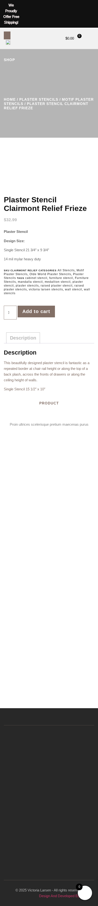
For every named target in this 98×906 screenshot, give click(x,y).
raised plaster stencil (57, 285)
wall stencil (73, 289)
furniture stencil (61, 278)
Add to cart (36, 311)
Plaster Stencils (38, 99)
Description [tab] (23, 337)
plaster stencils (27, 285)
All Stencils (66, 270)
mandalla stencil (30, 281)
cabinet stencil (36, 278)
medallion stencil (58, 281)
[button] (7, 35)
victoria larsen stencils (46, 289)
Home (10, 99)
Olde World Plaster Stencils (50, 274)
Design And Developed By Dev (63, 896)
